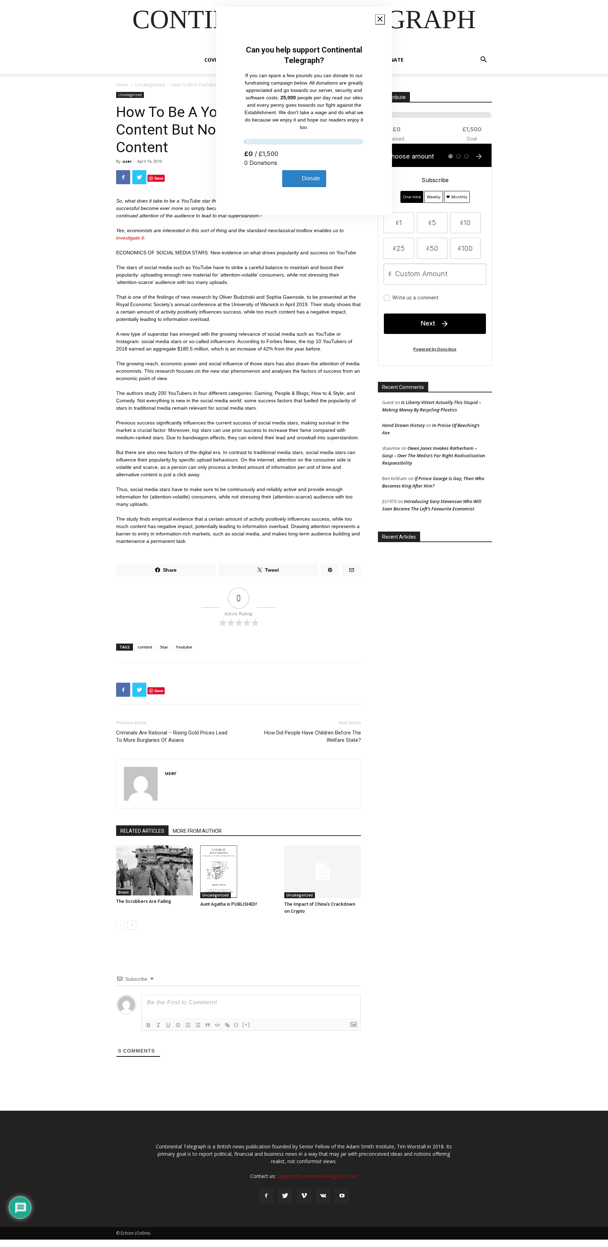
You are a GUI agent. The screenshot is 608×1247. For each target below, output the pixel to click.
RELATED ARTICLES (142, 831)
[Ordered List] (188, 1025)
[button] (483, 60)
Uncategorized (150, 85)
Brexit (123, 892)
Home (122, 85)
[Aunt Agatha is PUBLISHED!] (238, 871)
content (145, 647)
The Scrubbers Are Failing (143, 901)
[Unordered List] (198, 1025)
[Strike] (178, 1025)
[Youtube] (342, 1196)
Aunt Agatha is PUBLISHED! (228, 904)
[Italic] (158, 1025)
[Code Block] (217, 1025)
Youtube (184, 647)
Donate (393, 59)
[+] (246, 1024)
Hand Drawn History (403, 425)
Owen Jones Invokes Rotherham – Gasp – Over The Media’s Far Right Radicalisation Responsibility (433, 455)
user (127, 161)
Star (164, 647)
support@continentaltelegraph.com (317, 1176)
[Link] (227, 1025)
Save (158, 178)
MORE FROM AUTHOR (197, 831)
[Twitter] (285, 1196)
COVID (212, 59)
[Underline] (168, 1025)
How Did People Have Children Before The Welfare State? (312, 736)
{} (236, 1024)
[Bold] (148, 1025)
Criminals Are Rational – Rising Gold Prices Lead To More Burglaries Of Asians (171, 736)
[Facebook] (266, 1196)
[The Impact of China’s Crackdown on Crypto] (322, 871)
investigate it (130, 238)
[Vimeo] (304, 1196)
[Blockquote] (208, 1025)
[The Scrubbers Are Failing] (154, 870)
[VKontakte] (323, 1196)
